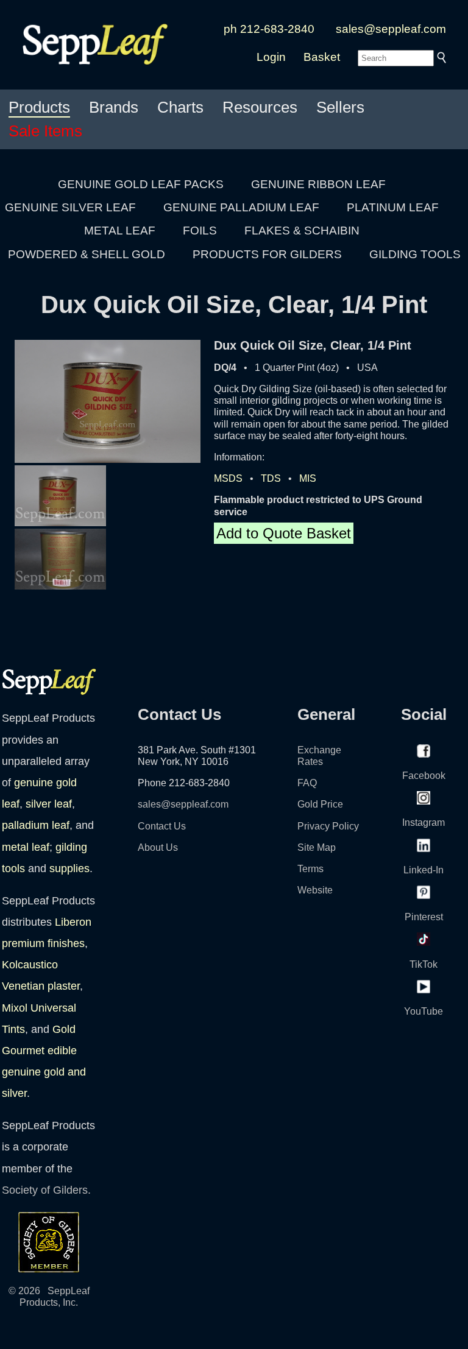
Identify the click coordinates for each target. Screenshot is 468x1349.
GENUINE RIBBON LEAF (318, 184)
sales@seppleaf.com (391, 29)
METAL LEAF (119, 230)
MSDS (228, 478)
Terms (310, 869)
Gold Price (320, 804)
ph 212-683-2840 (269, 29)
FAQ (307, 783)
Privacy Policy (328, 826)
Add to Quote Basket (283, 533)
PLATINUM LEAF (393, 207)
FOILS (200, 230)
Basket (321, 57)
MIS (307, 478)
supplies (69, 868)
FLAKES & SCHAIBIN (302, 230)
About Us (158, 847)
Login (271, 57)
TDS (271, 478)
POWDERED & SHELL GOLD (86, 254)
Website (315, 890)
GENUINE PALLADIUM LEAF (241, 207)
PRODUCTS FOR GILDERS (267, 254)
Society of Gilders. (46, 1190)
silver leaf (49, 804)
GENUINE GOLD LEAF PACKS (141, 184)
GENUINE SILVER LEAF (70, 207)
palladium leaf (35, 825)
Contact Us (162, 826)
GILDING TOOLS (415, 254)
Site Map (316, 847)
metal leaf (25, 847)
